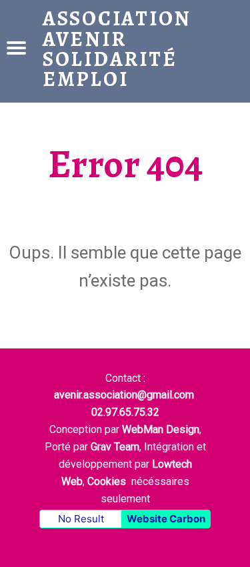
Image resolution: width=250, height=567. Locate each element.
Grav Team (115, 446)
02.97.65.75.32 (125, 412)
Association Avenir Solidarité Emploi (117, 49)
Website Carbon (166, 518)
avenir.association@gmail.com (124, 394)
